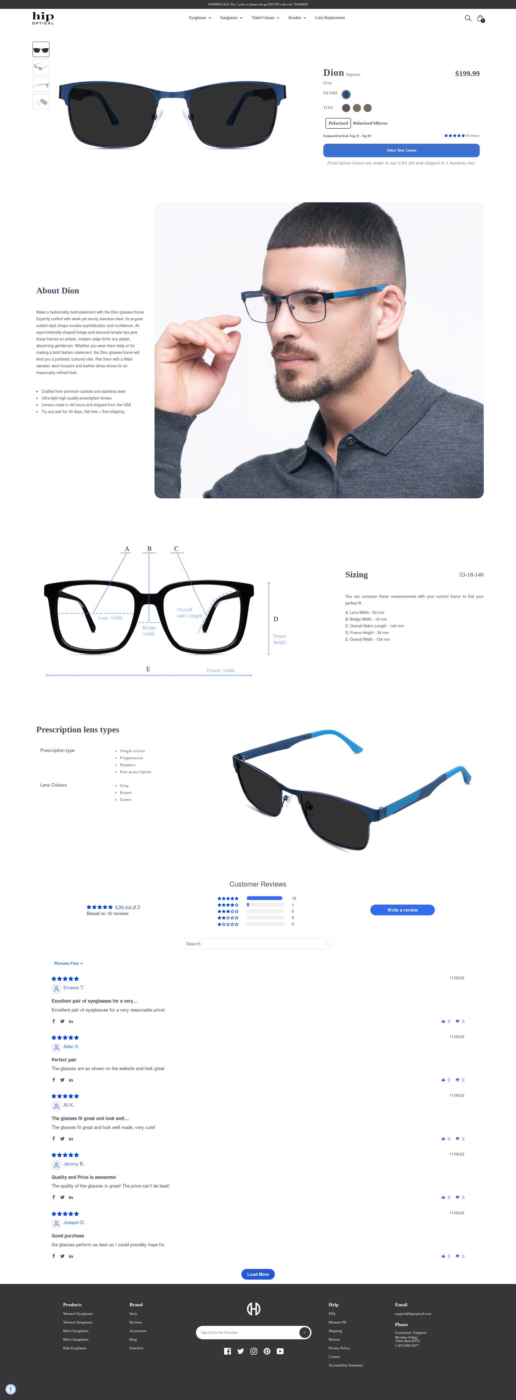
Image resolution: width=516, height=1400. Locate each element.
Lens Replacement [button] (330, 17)
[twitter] (240, 1350)
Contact (334, 1357)
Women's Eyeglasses (78, 1314)
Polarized (338, 123)
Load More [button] (258, 1274)
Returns (334, 1339)
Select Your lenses (401, 150)
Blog (133, 1339)
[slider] (65, 978)
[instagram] (253, 1350)
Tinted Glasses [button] (263, 17)
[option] (172, 101)
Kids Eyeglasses (75, 1348)
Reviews (136, 1322)
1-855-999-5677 (407, 1346)
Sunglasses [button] (229, 17)
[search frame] (468, 17)
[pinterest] (267, 1350)
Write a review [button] (403, 910)
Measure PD (337, 1322)
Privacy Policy (339, 1348)
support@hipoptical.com (413, 1314)
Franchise (137, 1348)
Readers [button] (295, 17)
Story (133, 1314)
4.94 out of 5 (127, 906)
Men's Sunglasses (75, 1339)
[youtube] (280, 1350)
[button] (455, 136)
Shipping (335, 1331)
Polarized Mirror (370, 123)
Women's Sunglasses (78, 1322)
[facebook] (227, 1350)
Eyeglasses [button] (198, 17)
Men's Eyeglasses (75, 1331)
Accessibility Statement (346, 1365)
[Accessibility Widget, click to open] (10, 1389)
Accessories (138, 1331)
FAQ (332, 1314)
